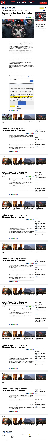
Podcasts (22, 10)
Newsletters (12, 436)
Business (13, 10)
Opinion (16, 10)
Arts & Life (19, 10)
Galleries (12, 435)
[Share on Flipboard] (32, 17)
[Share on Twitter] (27, 17)
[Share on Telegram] (28, 17)
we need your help (12, 95)
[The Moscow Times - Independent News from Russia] (8, 7)
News (3, 10)
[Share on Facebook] (26, 17)
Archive (26, 10)
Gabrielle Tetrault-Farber (5, 17)
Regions (10, 10)
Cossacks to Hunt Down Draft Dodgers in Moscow (17, 14)
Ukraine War (6, 10)
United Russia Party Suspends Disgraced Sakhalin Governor (14, 129)
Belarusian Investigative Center (33, 436)
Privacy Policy (3, 435)
